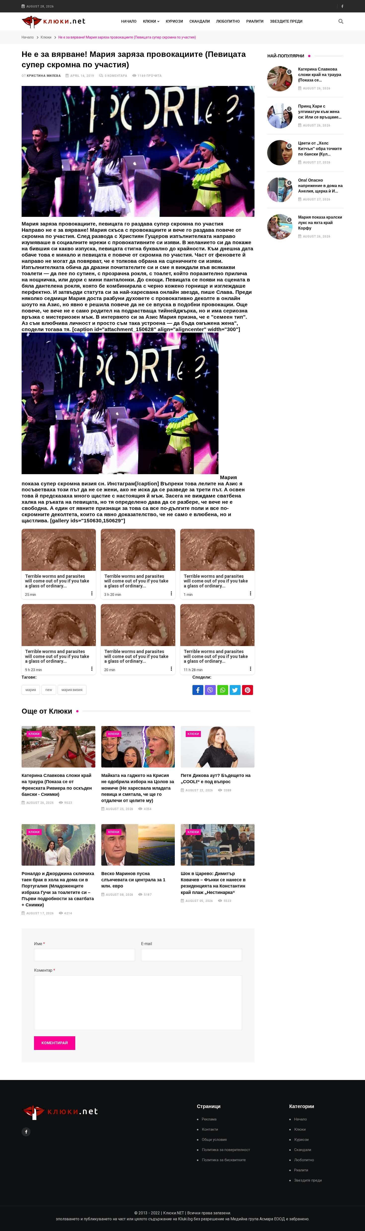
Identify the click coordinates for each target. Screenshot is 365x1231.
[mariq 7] (120, 406)
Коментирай (54, 1043)
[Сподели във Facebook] (197, 690)
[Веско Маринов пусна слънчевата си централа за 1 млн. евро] (138, 845)
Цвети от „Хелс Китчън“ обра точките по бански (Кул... (320, 148)
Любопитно (228, 21)
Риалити (254, 21)
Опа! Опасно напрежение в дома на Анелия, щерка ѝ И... (320, 185)
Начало (129, 21)
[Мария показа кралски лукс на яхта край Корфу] (279, 226)
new (48, 690)
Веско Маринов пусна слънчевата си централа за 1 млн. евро (133, 879)
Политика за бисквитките (224, 1160)
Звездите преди (286, 21)
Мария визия (72, 690)
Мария (31, 690)
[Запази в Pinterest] (247, 690)
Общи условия (214, 1140)
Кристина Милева (44, 75)
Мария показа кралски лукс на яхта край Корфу (320, 223)
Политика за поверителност (226, 1150)
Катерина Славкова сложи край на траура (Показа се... (319, 74)
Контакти (210, 1129)
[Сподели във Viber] (210, 690)
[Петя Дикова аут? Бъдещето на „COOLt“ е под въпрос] (218, 747)
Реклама (209, 1119)
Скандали (199, 21)
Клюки (149, 21)
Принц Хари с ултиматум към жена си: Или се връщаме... (319, 111)
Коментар (44, 970)
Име (39, 943)
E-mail (146, 943)
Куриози (174, 21)
